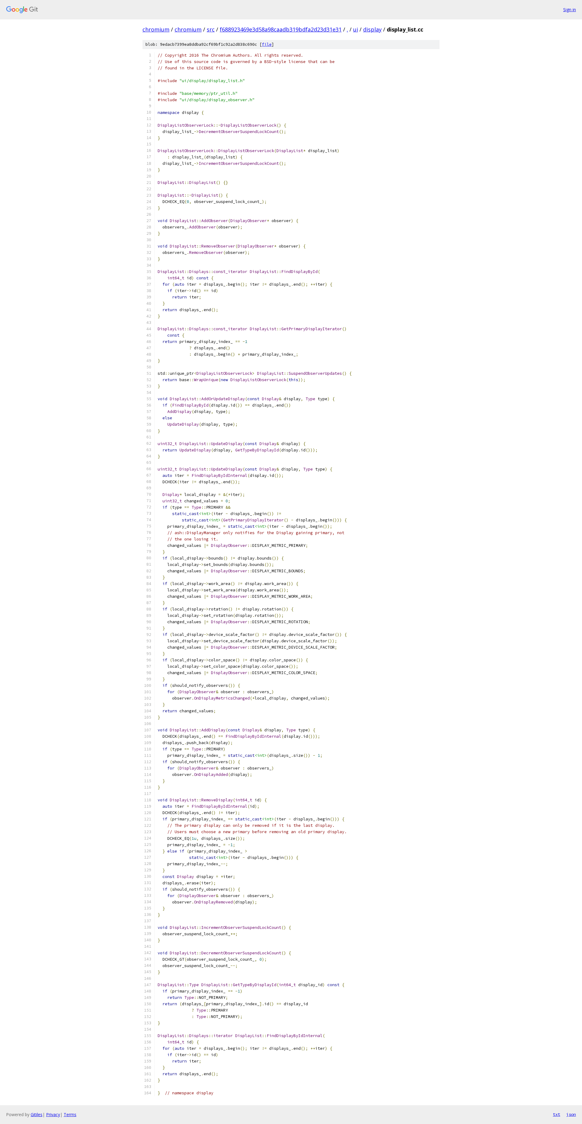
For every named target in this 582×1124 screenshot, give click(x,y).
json (571, 1114)
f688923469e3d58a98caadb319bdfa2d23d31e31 (281, 29)
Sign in (569, 9)
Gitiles (36, 1114)
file (267, 44)
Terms (70, 1114)
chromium (155, 29)
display (372, 29)
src (211, 29)
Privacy (53, 1114)
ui (355, 29)
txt (556, 1114)
